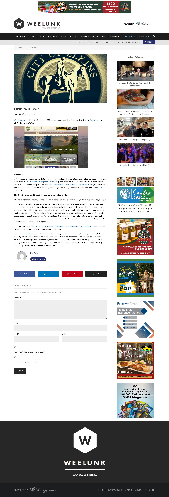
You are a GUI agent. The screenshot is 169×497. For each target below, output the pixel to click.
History (66, 36)
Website (65, 334)
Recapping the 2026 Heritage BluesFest (135, 165)
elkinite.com (33, 234)
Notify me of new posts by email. (25, 362)
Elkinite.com (94, 120)
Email (16, 334)
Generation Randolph (55, 226)
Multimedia (110, 36)
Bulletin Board (85, 36)
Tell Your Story (91, 42)
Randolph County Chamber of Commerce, (85, 226)
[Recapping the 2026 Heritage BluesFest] (135, 153)
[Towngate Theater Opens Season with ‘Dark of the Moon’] (135, 71)
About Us (136, 42)
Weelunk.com (19, 120)
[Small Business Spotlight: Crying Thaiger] (135, 127)
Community (36, 36)
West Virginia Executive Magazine (61, 184)
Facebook (52, 234)
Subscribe (149, 42)
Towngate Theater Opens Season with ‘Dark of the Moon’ (135, 84)
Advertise (107, 42)
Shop (79, 42)
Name (16, 323)
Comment (18, 298)
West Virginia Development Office (40, 182)
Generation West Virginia (36, 226)
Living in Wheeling (136, 36)
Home (20, 36)
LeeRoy (17, 114)
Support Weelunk (122, 42)
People (52, 36)
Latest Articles (135, 57)
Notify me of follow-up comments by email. (29, 352)
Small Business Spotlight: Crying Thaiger (135, 139)
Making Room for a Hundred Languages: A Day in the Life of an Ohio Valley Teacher (135, 112)
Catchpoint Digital (86, 184)
